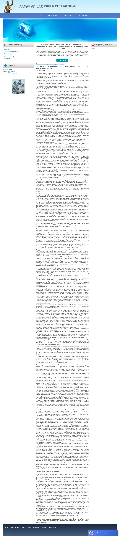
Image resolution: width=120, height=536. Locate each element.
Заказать (67, 15)
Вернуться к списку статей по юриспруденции (50, 64)
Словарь (36, 528)
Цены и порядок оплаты (11, 54)
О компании (52, 15)
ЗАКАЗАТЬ (7, 61)
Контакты (83, 15)
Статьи (23, 528)
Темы (29, 528)
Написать (12, 71)
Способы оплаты (9, 56)
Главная (37, 15)
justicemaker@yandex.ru (12, 73)
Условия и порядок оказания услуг (14, 51)
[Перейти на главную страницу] (10, 6)
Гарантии (7, 58)
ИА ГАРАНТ (93, 48)
